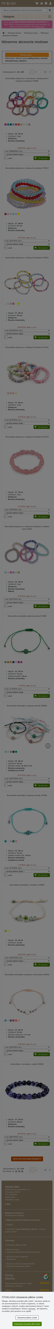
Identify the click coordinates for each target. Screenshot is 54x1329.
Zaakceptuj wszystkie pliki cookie (27, 1324)
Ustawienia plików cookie (27, 1318)
